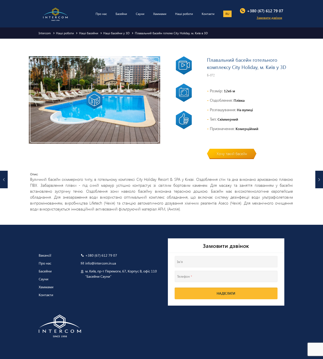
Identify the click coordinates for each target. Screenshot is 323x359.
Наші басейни (88, 33)
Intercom (45, 33)
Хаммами (46, 287)
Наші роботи (65, 33)
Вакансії (45, 255)
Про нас (45, 263)
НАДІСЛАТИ (226, 293)
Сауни (43, 279)
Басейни (45, 271)
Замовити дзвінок (269, 18)
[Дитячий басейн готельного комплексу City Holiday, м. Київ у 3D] (4, 179)
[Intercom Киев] (55, 11)
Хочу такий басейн (232, 153)
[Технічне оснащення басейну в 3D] (319, 179)
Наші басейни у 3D (116, 33)
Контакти (46, 294)
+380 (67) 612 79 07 (265, 10)
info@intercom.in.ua (100, 263)
